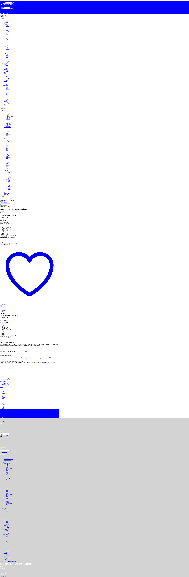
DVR (3, 390)
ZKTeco (7, 511)
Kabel (5, 97)
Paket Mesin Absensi (7, 460)
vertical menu (4, 452)
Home (3, 196)
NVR (3, 391)
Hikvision (7, 465)
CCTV (1, 387)
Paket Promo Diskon (7, 457)
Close (1, 431)
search (12, 8)
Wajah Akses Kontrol (5, 378)
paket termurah (16, 308)
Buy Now (8, 244)
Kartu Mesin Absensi (5, 383)
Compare (1, 305)
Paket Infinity (4, 197)
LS (6, 552)
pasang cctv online (41, 308)
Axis (7, 473)
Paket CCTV (12, 362)
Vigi (6, 482)
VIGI (7, 507)
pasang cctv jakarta (28, 308)
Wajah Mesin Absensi (5, 384)
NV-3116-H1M (4, 220)
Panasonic (7, 477)
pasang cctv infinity (22, 308)
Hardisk (3, 406)
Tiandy (3, 398)
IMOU (3, 396)
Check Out (2, 430)
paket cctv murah (5, 308)
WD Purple (8, 538)
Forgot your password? (4, 435)
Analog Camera (7, 463)
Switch (3, 407)
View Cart (2, 429)
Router (3, 405)
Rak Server (3, 404)
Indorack (7, 558)
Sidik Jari (5, 515)
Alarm (5, 96)
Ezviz (3, 395)
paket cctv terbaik (11, 308)
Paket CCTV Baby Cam (8, 459)
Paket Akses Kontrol (7, 461)
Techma (7, 470)
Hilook (7, 466)
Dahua (7, 464)
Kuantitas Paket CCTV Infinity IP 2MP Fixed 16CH (8, 243)
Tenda (7, 542)
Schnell (7, 469)
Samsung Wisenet (9, 468)
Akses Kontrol (3, 375)
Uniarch (7, 480)
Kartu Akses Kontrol (5, 377)
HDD (5, 86)
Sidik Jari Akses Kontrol (6, 379)
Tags (2, 311)
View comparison (3, 576)
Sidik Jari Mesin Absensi (6, 385)
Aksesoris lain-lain (7, 545)
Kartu (5, 509)
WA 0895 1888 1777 (44, 362)
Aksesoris (2, 400)
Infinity (7, 467)
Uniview (7, 471)
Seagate (7, 537)
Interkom (3, 402)
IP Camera (6, 472)
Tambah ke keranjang (3, 244)
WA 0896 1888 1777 (51, 362)
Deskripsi (3, 310)
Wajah (5, 512)
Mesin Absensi (3, 381)
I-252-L (6, 217)
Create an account (3, 447)
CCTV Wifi (2, 393)
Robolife (3, 397)
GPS (4, 104)
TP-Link (7, 544)
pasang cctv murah (34, 308)
